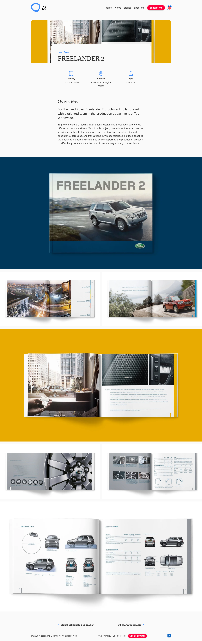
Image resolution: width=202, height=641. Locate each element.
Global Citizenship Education (77, 625)
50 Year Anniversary (129, 625)
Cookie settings (137, 636)
